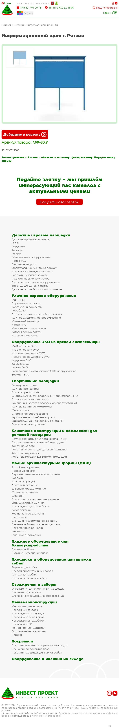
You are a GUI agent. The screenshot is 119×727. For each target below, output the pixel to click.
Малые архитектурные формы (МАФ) (51, 463)
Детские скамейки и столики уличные (37, 289)
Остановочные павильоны (29, 631)
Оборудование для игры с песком (34, 267)
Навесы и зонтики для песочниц (32, 271)
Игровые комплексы (25, 335)
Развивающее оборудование (31, 257)
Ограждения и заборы (34, 584)
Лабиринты (19, 324)
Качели (16, 253)
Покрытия (22, 641)
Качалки (17, 250)
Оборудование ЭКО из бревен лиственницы (56, 342)
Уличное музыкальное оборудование (36, 317)
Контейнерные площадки (28, 627)
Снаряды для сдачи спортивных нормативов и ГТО (45, 395)
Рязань (7, 3)
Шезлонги (18, 495)
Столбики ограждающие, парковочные (38, 595)
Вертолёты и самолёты (27, 307)
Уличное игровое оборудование (44, 296)
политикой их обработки (46, 715)
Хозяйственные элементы (28, 513)
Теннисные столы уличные (28, 424)
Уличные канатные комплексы (32, 406)
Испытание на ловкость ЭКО (31, 356)
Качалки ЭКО (20, 363)
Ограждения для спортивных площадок (38, 588)
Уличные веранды (23, 481)
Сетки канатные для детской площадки (38, 442)
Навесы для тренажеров (28, 617)
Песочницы (19, 260)
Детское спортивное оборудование (36, 282)
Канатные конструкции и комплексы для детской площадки (54, 432)
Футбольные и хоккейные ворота (33, 417)
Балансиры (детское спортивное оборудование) (44, 403)
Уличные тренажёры (25, 388)
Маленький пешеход (25, 321)
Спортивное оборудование (30, 413)
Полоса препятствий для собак (32, 571)
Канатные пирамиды (25, 453)
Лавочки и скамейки (25, 485)
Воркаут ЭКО (20, 374)
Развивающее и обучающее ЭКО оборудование (44, 371)
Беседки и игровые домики (29, 275)
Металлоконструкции (34, 602)
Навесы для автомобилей (28, 620)
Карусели (18, 246)
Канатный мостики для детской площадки (39, 449)
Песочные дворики (24, 264)
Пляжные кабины (23, 549)
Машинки (18, 299)
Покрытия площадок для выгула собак (37, 652)
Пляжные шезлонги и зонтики (30, 553)
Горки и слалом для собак (29, 578)
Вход (99, 7)
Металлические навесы (27, 606)
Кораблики (19, 310)
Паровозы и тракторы (26, 303)
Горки (15, 243)
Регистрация (110, 7)
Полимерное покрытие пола (31, 649)
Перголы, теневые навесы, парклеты (36, 474)
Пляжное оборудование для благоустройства (40, 543)
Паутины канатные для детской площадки (39, 438)
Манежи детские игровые (29, 328)
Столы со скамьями (25, 492)
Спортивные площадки (35, 381)
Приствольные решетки (27, 527)
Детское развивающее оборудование (37, 314)
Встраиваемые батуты (26, 332)
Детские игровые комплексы (31, 239)
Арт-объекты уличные (26, 467)
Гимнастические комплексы (30, 278)
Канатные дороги (23, 446)
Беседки (17, 477)
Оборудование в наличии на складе (47, 659)
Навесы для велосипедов (28, 613)
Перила (17, 634)
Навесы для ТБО (22, 624)
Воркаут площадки (24, 385)
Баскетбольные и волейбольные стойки (37, 420)
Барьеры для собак (24, 567)
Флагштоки (19, 531)
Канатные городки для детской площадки (39, 456)
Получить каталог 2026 (59, 202)
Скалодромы (20, 410)
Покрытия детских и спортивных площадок (40, 645)
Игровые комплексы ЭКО (28, 353)
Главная (6, 25)
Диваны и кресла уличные (29, 488)
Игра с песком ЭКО (25, 349)
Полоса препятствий (25, 392)
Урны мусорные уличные (28, 502)
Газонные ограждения (26, 535)
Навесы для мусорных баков (31, 506)
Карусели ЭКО (21, 360)
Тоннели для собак (24, 574)
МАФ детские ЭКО (24, 346)
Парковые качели (23, 470)
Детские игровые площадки (41, 235)
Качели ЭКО (20, 367)
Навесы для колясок (25, 609)
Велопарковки (21, 510)
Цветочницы (19, 517)
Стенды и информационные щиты (36, 25)
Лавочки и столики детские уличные (35, 499)
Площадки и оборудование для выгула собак (51, 561)
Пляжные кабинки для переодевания (36, 524)
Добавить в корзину (21, 134)
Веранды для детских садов (30, 285)
